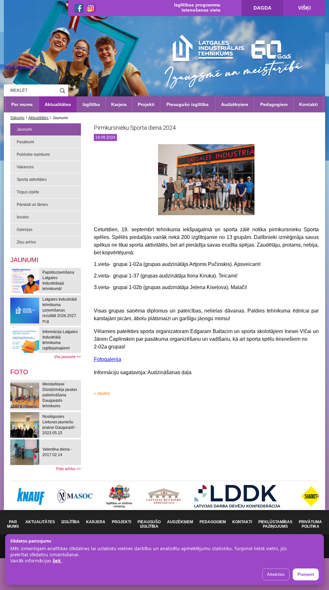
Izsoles (23, 217)
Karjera (119, 104)
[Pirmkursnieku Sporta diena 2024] (206, 182)
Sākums (17, 118)
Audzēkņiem (234, 104)
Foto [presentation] (19, 372)
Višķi (304, 8)
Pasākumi (25, 142)
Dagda (262, 8)
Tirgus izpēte (28, 192)
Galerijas (24, 229)
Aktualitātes (58, 104)
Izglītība (91, 104)
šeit (57, 561)
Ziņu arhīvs (26, 242)
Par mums (22, 104)
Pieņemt (306, 574)
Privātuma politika (310, 524)
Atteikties (276, 574)
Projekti (146, 104)
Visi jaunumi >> (67, 357)
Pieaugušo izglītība (187, 104)
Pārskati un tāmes (32, 204)
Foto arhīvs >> (68, 469)
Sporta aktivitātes (32, 179)
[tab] (19, 372)
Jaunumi (24, 129)
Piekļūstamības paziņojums (275, 524)
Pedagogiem (274, 104)
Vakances (25, 167)
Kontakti (308, 104)
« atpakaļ (102, 393)
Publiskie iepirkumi (33, 154)
